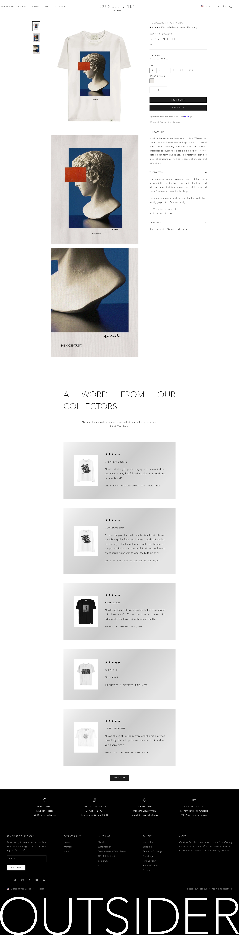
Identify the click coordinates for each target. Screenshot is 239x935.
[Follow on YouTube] (36, 879)
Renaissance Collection (161, 34)
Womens (35, 6)
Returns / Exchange (152, 851)
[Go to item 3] (36, 49)
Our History (60, 6)
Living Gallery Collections (13, 6)
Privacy (146, 870)
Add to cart (178, 100)
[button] (178, 131)
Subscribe (16, 867)
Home (67, 842)
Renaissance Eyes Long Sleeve (129, 486)
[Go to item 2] (36, 38)
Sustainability (104, 846)
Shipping (147, 846)
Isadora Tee (122, 627)
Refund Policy (149, 860)
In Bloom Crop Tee (123, 753)
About (101, 842)
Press (100, 865)
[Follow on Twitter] (15, 879)
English (41, 889)
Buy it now (178, 108)
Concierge (148, 856)
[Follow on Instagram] (22, 879)
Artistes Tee (126, 685)
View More (119, 778)
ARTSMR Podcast (106, 856)
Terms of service (151, 865)
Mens (47, 6)
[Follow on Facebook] (8, 879)
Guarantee (148, 842)
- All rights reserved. (221, 889)
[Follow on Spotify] (44, 879)
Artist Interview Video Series (112, 851)
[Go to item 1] (36, 26)
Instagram (103, 860)
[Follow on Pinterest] (29, 879)
